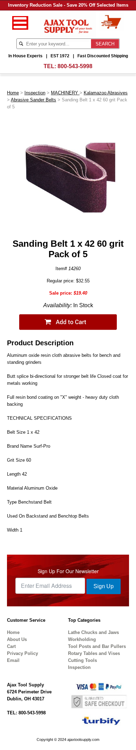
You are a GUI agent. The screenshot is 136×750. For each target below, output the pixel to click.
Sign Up (103, 586)
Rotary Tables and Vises (94, 653)
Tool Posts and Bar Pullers (97, 646)
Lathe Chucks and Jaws (93, 632)
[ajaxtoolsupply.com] (68, 25)
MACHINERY (65, 92)
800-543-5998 (75, 66)
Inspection (34, 92)
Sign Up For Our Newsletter (68, 571)
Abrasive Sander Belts (33, 99)
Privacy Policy (22, 653)
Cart (11, 646)
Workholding (82, 639)
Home (13, 92)
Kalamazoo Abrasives (106, 92)
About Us (17, 639)
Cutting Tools (82, 660)
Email (13, 660)
